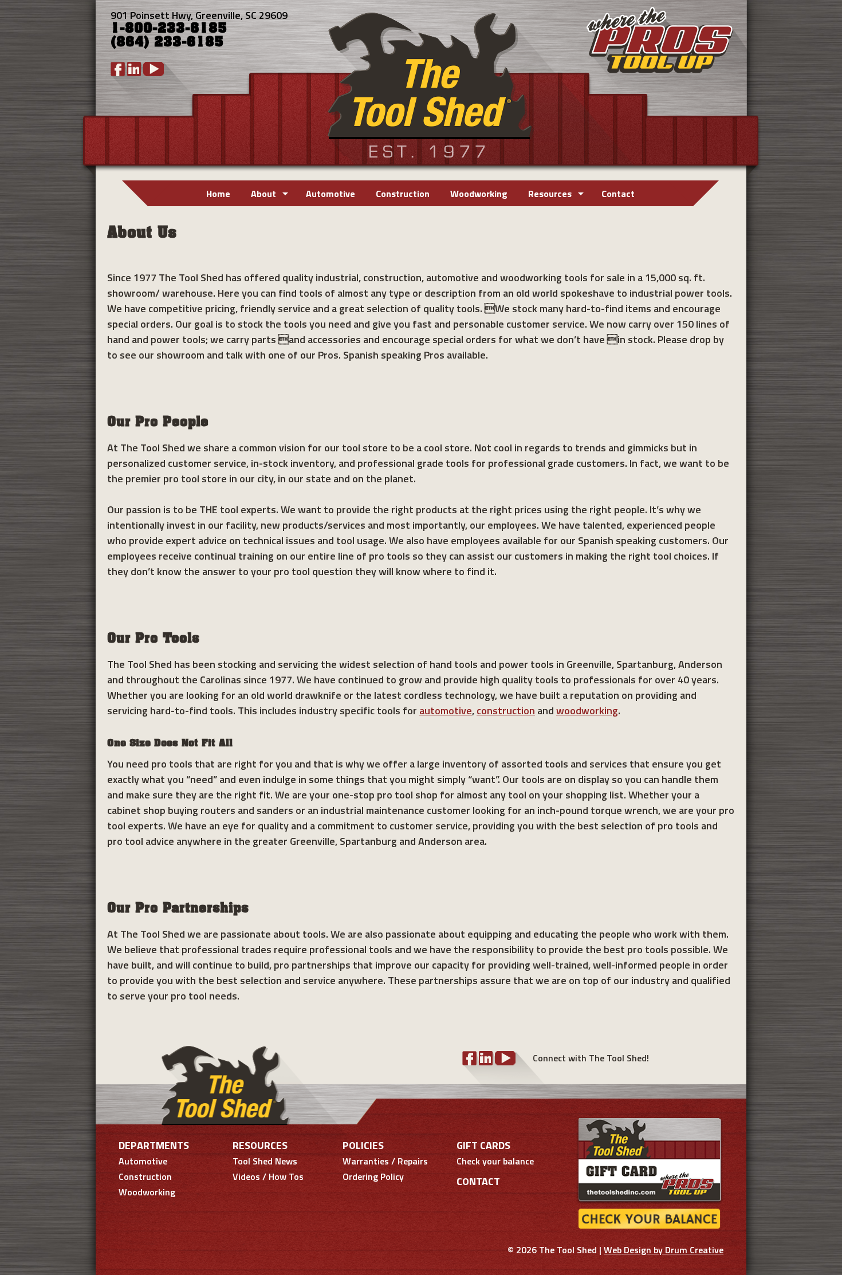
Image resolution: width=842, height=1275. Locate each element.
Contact (618, 193)
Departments (154, 1145)
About (263, 193)
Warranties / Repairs (385, 1161)
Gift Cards (483, 1145)
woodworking (587, 710)
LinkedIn (134, 69)
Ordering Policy (373, 1176)
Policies (363, 1145)
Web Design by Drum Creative (663, 1250)
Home (218, 193)
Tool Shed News (265, 1161)
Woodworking (478, 193)
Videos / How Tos (268, 1176)
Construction (403, 193)
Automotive (330, 193)
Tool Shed (428, 83)
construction (506, 710)
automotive (445, 710)
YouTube (153, 69)
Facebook (118, 69)
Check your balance (495, 1161)
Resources (550, 193)
